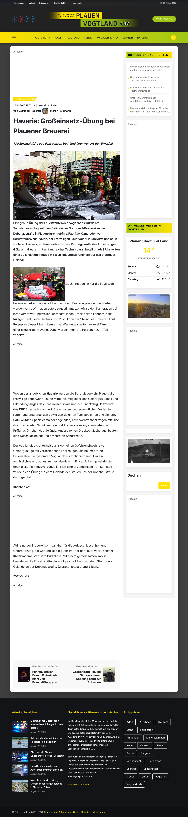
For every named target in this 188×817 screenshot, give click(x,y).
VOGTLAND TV (164, 19)
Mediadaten (78, 3)
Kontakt (31, 3)
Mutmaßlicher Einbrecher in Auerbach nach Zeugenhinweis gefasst (149, 68)
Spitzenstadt (150, 768)
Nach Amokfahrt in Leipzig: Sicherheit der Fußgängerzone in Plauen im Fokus (150, 110)
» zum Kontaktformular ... (79, 784)
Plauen (58, 38)
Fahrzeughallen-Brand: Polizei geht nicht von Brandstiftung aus (45, 677)
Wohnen (128, 38)
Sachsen (131, 768)
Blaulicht (163, 722)
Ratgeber (142, 38)
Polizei (88, 38)
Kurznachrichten (107, 38)
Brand (129, 729)
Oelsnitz (144, 745)
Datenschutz (44, 3)
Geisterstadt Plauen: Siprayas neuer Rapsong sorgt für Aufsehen (87, 677)
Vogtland (74, 38)
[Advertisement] (66, 74)
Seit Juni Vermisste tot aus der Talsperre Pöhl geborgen (146, 79)
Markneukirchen (155, 737)
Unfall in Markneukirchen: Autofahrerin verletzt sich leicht (146, 99)
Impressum (19, 3)
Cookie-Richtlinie (61, 3)
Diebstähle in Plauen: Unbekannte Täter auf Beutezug (147, 89)
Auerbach (145, 722)
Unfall (145, 776)
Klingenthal (132, 737)
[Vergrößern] (166, 298)
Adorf (129, 722)
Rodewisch (155, 761)
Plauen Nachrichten (25, 99)
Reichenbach (134, 761)
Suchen (134, 475)
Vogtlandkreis (134, 784)
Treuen (130, 776)
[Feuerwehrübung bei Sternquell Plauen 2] (39, 284)
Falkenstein (146, 729)
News (129, 745)
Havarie (52, 393)
